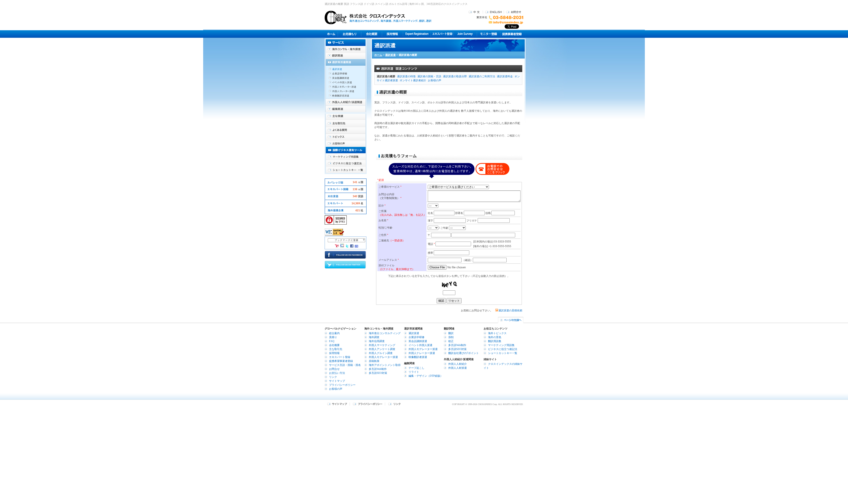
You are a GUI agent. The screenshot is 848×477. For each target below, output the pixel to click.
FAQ (331, 341)
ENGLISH (493, 11)
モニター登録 (488, 34)
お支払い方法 (337, 373)
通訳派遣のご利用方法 (482, 76)
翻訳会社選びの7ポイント (463, 353)
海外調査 (374, 337)
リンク (333, 377)
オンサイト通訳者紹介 (413, 80)
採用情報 (392, 34)
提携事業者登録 (511, 34)
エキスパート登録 (442, 34)
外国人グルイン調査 (381, 353)
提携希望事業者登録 (341, 361)
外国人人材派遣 (457, 367)
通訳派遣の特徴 (406, 76)
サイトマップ (337, 380)
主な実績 (345, 117)
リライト (414, 371)
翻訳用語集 (494, 341)
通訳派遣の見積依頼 (510, 310)
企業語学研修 (345, 74)
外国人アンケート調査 (382, 349)
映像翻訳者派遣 (345, 97)
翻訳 (451, 333)
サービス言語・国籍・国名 (345, 365)
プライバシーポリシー (342, 384)
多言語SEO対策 (378, 373)
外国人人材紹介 (457, 363)
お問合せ (513, 11)
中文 (475, 11)
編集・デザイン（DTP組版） (426, 375)
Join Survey (465, 34)
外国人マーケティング (382, 345)
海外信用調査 (377, 341)
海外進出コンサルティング (385, 333)
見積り (349, 34)
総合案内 (334, 333)
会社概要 (371, 34)
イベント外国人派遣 (345, 83)
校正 (451, 341)
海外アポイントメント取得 (385, 365)
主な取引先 (345, 123)
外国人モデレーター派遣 (345, 88)
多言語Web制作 (378, 369)
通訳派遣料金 (505, 76)
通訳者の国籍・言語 (429, 76)
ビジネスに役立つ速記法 (345, 163)
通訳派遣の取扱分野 (455, 76)
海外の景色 (494, 337)
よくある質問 (345, 130)
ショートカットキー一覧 (345, 170)
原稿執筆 (374, 361)
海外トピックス (345, 137)
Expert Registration (417, 34)
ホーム (378, 55)
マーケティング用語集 (345, 156)
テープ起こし (416, 367)
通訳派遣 (390, 55)
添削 (451, 337)
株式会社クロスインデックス (378, 17)
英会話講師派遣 (345, 79)
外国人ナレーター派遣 (345, 92)
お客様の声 (434, 80)
